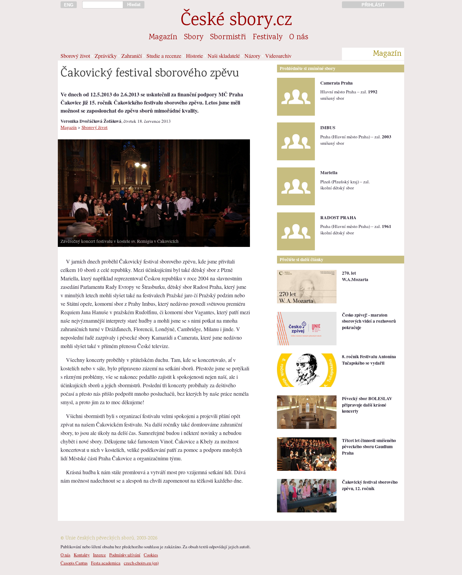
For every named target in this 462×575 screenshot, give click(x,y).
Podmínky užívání (124, 555)
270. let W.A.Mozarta (355, 276)
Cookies (151, 555)
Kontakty (82, 555)
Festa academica (105, 563)
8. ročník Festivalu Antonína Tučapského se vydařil (369, 359)
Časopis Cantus (74, 563)
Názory (252, 55)
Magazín (163, 37)
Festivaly (267, 37)
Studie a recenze (163, 55)
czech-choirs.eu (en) (141, 563)
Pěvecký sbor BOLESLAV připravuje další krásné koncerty (367, 404)
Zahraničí (131, 55)
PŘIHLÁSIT (373, 4)
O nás (298, 37)
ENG (68, 4)
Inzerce (99, 555)
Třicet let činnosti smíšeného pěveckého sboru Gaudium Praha (369, 446)
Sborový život (75, 55)
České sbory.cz (236, 21)
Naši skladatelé (224, 55)
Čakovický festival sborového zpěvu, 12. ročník (370, 485)
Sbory (193, 37)
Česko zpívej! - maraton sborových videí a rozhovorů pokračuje (369, 321)
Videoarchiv (278, 55)
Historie (194, 55)
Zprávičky (106, 55)
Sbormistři (228, 37)
